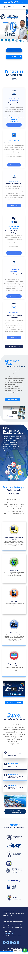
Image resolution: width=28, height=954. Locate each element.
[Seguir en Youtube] (4, 942)
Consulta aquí (14, 164)
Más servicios (14, 346)
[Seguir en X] (18, 942)
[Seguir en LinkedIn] (14, 942)
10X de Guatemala (17, 953)
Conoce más (12, 399)
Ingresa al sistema (14, 125)
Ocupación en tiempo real (15, 811)
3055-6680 (15, 121)
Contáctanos (14, 50)
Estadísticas (14, 57)
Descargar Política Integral (13, 702)
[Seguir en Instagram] (11, 942)
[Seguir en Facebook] (7, 942)
